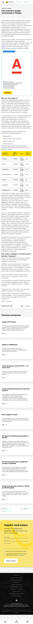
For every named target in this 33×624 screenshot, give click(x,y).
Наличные (16, 622)
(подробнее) (21, 555)
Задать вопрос (11, 561)
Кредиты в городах (16, 589)
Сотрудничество (16, 596)
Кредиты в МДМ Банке (10, 344)
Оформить (7, 92)
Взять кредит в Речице (10, 414)
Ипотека (16, 582)
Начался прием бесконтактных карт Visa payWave (16, 389)
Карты (27, 622)
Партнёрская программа (16, 593)
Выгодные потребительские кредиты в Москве (15, 436)
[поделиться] (11, 306)
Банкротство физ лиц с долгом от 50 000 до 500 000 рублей (15, 487)
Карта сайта (16, 591)
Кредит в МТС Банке (9, 322)
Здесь (3, 46)
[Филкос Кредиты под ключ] (9, 2)
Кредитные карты (16, 580)
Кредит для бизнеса (16, 586)
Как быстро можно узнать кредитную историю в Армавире (15, 462)
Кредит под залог (16, 584)
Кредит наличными (16, 577)
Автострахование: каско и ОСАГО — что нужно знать (15, 366)
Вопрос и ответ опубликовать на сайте (16, 551)
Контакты (16, 575)
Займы (5, 622)
